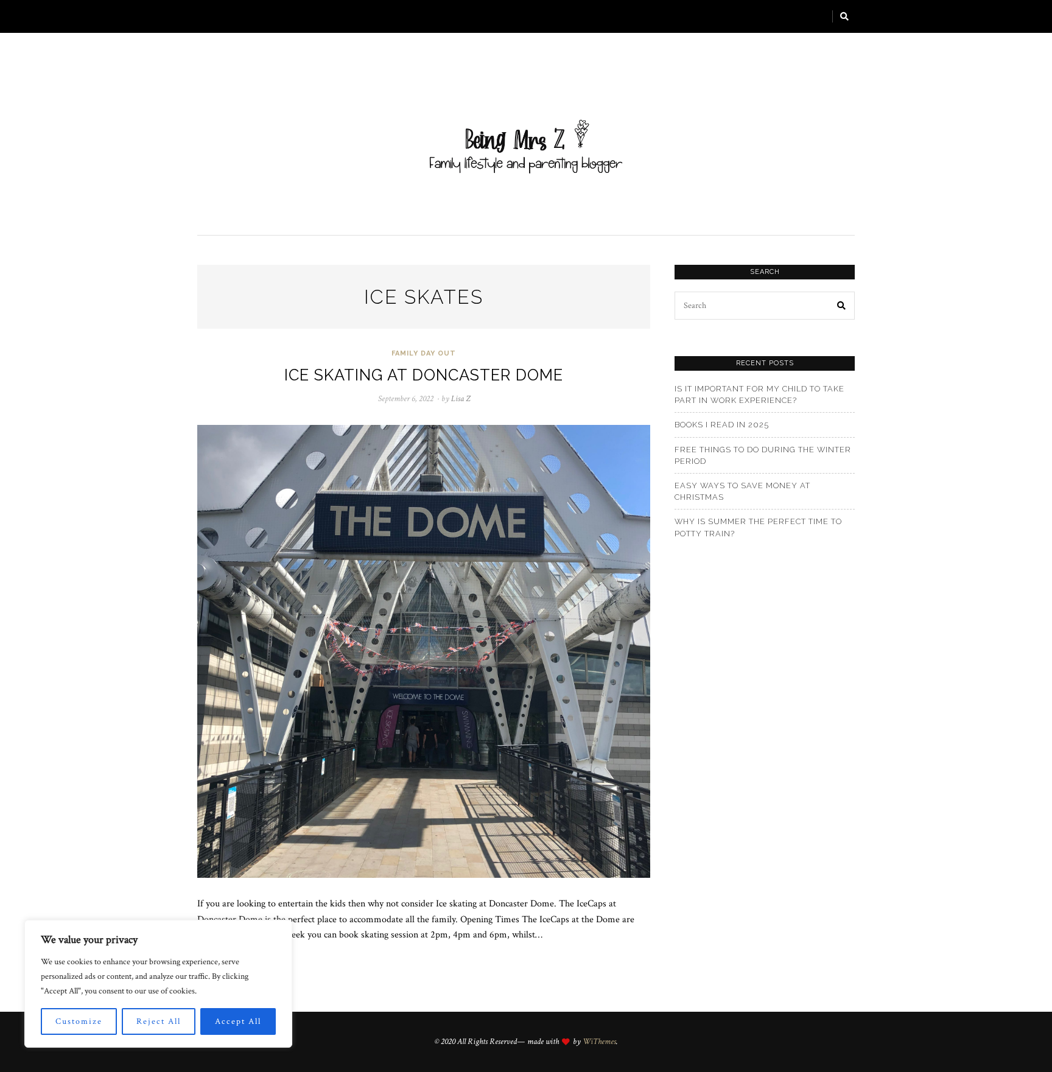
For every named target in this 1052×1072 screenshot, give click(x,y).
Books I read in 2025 (722, 424)
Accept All (238, 1021)
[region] (158, 984)
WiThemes (599, 1041)
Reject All (158, 1021)
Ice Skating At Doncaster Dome (423, 375)
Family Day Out (423, 353)
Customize (78, 1021)
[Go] (845, 16)
